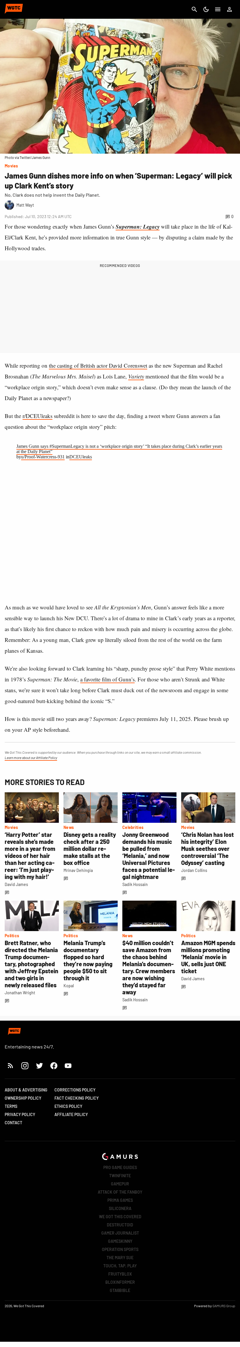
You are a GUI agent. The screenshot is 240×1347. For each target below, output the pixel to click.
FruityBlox (120, 1273)
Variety (136, 376)
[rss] (10, 1066)
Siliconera (120, 1208)
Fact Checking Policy (76, 1098)
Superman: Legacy (138, 226)
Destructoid (120, 1224)
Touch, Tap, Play (120, 1265)
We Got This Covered (120, 1216)
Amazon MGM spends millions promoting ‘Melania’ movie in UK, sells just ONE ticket (208, 956)
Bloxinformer (120, 1282)
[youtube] (68, 1066)
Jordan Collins (194, 870)
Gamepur (120, 1183)
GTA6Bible (120, 1290)
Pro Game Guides (120, 1167)
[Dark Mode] (206, 9)
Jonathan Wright (20, 992)
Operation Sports (120, 1249)
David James (16, 884)
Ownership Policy (23, 1098)
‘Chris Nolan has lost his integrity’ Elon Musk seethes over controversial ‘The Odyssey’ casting (207, 848)
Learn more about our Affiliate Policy (31, 757)
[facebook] (54, 1066)
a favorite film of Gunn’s (107, 679)
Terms (11, 1106)
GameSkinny (120, 1241)
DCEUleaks (80, 456)
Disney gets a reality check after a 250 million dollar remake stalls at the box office (90, 848)
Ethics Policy (68, 1106)
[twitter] (39, 1066)
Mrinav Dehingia (78, 870)
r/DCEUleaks (37, 415)
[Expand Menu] (218, 9)
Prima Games (120, 1200)
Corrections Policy (74, 1089)
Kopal (69, 985)
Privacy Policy (20, 1114)
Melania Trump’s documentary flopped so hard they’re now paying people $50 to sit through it (88, 960)
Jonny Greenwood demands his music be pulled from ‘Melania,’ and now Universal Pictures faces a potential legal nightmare (148, 855)
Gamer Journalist (120, 1233)
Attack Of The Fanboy (120, 1192)
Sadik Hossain (135, 884)
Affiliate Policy (71, 1114)
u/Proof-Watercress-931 (43, 456)
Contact (13, 1122)
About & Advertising (26, 1089)
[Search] (194, 9)
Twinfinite (120, 1175)
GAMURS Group (223, 1306)
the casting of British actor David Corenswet (98, 365)
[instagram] (25, 1066)
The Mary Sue (120, 1257)
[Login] (229, 9)
